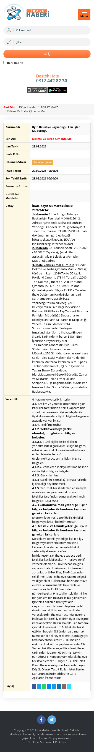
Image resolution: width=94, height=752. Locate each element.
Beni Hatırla (14, 63)
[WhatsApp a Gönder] (44, 686)
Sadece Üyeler (43, 162)
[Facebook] (41, 719)
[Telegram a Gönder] (54, 686)
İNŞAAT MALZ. (49, 107)
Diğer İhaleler (28, 107)
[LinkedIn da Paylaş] (59, 686)
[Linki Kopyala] (69, 686)
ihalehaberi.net (46, 730)
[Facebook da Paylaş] (34, 686)
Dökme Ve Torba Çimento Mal (26, 111)
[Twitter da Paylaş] (39, 686)
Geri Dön (9, 107)
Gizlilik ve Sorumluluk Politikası (47, 742)
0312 (51, 78)
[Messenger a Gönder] (49, 686)
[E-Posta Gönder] (64, 686)
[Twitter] (51, 719)
